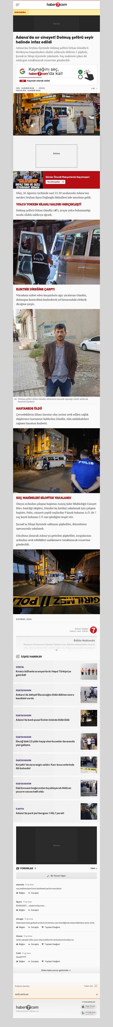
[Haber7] (57, 4)
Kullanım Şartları (22, 986)
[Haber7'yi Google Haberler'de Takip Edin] (56, 74)
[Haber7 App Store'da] (88, 1006)
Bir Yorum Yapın (58, 876)
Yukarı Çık (88, 986)
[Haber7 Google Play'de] (88, 1013)
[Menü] (18, 5)
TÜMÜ (92, 868)
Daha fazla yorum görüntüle (55, 970)
